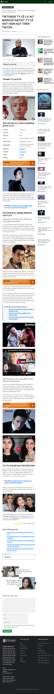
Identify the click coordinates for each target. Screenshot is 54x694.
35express (8, 31)
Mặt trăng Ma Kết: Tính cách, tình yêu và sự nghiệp (43, 203)
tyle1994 (21, 154)
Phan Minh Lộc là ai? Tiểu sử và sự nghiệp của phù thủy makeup (18, 481)
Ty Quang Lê (22, 151)
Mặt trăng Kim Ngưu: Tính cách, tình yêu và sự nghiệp (44, 160)
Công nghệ (22, 645)
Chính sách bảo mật (42, 653)
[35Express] (4, 2)
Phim (21, 659)
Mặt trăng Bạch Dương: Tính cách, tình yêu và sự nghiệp (44, 219)
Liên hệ (39, 648)
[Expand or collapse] (33, 64)
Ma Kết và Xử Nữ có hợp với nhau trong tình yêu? (44, 130)
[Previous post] (3, 572)
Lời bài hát (22, 653)
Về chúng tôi (41, 645)
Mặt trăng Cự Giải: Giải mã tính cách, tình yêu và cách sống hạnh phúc (44, 188)
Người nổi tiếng (8, 7)
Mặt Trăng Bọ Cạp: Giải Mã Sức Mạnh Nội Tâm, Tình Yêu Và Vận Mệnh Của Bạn (44, 144)
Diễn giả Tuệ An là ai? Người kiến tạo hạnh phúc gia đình (24, 571)
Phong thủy (23, 661)
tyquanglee (22, 149)
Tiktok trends (23, 655)
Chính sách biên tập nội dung (44, 655)
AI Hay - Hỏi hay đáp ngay (44, 643)
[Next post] (35, 583)
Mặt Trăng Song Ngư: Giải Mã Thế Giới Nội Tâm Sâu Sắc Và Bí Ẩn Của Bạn (44, 120)
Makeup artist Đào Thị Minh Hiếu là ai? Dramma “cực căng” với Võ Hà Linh (18, 206)
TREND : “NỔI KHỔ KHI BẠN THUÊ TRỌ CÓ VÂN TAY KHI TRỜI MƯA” (44, 241)
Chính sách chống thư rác (44, 662)
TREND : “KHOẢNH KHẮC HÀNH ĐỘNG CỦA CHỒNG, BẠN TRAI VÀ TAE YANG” (44, 230)
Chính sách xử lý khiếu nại (44, 660)
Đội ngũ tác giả (41, 650)
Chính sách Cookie (42, 657)
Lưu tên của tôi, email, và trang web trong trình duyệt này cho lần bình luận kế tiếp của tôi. (19, 626)
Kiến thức (22, 650)
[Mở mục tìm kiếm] (45, 2)
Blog (21, 643)
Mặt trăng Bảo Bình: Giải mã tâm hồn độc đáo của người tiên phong (44, 174)
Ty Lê (20, 157)
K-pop (21, 657)
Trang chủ (4, 10)
